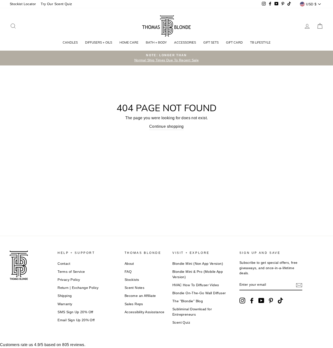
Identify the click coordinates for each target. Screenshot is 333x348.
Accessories (185, 42)
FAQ (128, 272)
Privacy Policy (69, 280)
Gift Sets (211, 42)
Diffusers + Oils (98, 42)
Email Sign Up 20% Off (76, 320)
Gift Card (234, 42)
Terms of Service (71, 272)
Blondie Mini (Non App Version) (197, 264)
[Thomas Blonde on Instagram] (242, 300)
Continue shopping (166, 126)
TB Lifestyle (260, 42)
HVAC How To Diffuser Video (195, 285)
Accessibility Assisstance (145, 312)
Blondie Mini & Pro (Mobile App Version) (197, 274)
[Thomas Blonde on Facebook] (252, 300)
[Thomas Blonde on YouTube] (261, 300)
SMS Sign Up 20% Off (75, 312)
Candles (70, 42)
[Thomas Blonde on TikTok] (280, 300)
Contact (64, 264)
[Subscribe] (299, 285)
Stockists (132, 280)
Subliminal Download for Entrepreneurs (192, 311)
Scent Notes (134, 288)
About (129, 264)
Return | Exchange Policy (78, 288)
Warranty (65, 304)
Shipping (65, 296)
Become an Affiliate (140, 296)
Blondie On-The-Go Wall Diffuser (199, 293)
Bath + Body (156, 42)
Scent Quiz (181, 322)
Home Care (128, 42)
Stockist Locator (23, 4)
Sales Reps (134, 304)
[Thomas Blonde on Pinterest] (271, 300)
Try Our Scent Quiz (56, 4)
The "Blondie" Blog (187, 301)
